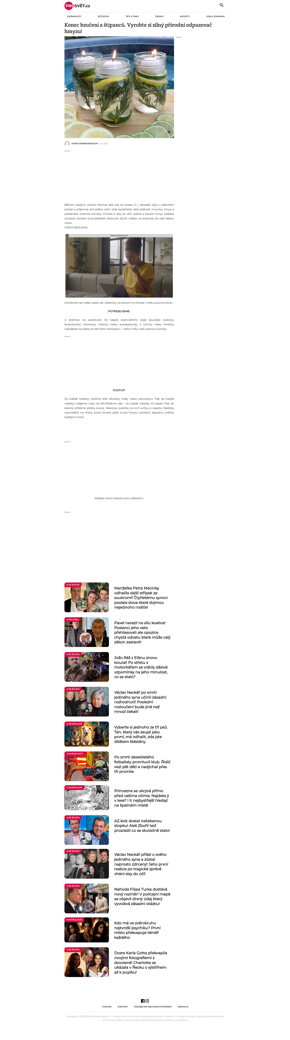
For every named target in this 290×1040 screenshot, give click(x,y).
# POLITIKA (72, 619)
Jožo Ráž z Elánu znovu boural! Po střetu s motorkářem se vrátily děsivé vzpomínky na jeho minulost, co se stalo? (141, 667)
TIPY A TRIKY (132, 16)
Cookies (107, 1006)
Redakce (183, 1006)
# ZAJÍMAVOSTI (74, 753)
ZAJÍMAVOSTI (74, 16)
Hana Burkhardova (84, 143)
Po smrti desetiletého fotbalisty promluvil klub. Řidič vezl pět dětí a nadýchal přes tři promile (142, 764)
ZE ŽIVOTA (103, 16)
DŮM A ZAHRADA (215, 16)
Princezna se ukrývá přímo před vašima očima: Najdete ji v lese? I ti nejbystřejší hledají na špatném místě (141, 798)
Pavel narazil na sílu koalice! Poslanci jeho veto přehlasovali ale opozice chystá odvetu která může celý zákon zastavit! (142, 632)
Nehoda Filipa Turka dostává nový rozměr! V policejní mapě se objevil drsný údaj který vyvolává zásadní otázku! (142, 896)
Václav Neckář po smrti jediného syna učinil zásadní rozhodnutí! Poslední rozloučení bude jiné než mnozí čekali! (140, 702)
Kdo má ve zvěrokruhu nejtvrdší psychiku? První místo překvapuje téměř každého (137, 930)
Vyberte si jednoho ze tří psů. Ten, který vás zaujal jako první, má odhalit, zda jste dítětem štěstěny (141, 734)
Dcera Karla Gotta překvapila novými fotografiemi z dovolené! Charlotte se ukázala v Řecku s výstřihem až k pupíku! (140, 962)
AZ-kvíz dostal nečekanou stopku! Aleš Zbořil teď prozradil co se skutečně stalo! (142, 826)
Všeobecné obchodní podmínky (153, 1006)
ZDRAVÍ (159, 16)
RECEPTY (185, 16)
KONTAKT (123, 1006)
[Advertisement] (119, 175)
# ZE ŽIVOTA (73, 584)
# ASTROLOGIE (74, 724)
